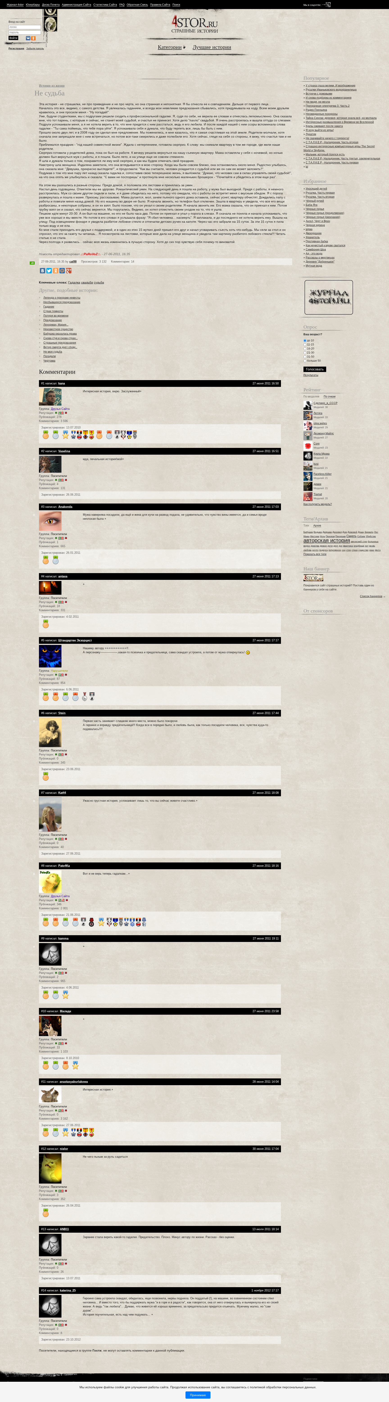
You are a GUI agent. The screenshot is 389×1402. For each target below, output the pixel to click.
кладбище (359, 545)
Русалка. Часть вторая (320, 196)
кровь (372, 545)
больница (373, 541)
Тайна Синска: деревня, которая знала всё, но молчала (341, 118)
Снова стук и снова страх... (60, 338)
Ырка (309, 229)
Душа (361, 532)
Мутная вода (314, 265)
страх (355, 550)
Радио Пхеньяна (316, 109)
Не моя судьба (52, 351)
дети (330, 545)
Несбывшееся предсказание (61, 302)
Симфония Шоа (316, 249)
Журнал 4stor (15, 4)
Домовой (352, 532)
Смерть (351, 536)
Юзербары (33, 4)
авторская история (326, 540)
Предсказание (52, 320)
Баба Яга (311, 204)
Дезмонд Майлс (324, 433)
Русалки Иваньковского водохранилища (331, 89)
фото (378, 550)
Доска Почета (51, 4)
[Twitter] (49, 270)
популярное (334, 550)
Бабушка (308, 532)
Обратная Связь (137, 4)
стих (348, 550)
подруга (323, 550)
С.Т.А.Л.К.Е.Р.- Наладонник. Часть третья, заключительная (343, 158)
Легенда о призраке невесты (61, 297)
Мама (306, 536)
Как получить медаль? (317, 504)
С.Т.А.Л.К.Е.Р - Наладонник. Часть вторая (332, 142)
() (61, 413)
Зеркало (368, 532)
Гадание (48, 306)
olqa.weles (320, 423)
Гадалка (74, 282)
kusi (316, 463)
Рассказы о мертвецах (320, 257)
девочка (315, 545)
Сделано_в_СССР (325, 403)
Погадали (49, 356)
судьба (99, 282)
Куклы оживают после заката (324, 126)
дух (340, 545)
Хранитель (313, 237)
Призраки (340, 536)
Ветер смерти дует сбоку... (60, 347)
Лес (376, 532)
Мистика (314, 536)
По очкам (329, 396)
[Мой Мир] (62, 270)
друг (335, 545)
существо (363, 550)
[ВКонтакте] (42, 270)
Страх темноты (53, 311)
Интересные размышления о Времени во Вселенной (340, 122)
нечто (315, 550)
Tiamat (318, 494)
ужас (371, 550)
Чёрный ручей (315, 200)
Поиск (176, 4)
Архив (317, 525)
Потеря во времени (55, 315)
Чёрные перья (315, 209)
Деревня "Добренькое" (320, 261)
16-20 (310, 348)
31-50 (310, 356)
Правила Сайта (160, 4)
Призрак (330, 536)
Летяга (318, 413)
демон (323, 545)
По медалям (311, 396)
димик (317, 484)
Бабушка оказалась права (60, 333)
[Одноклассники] (55, 270)
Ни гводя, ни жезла (318, 101)
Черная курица (315, 225)
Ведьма (318, 532)
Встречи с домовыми (319, 93)
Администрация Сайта (76, 4)
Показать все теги (314, 554)
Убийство (371, 536)
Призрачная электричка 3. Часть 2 (328, 105)
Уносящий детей (316, 188)
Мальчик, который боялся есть (325, 154)
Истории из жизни (52, 85)
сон (344, 550)
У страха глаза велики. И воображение (330, 85)
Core (317, 443)
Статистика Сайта (105, 4)
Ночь (322, 536)
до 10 (310, 340)
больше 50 (313, 360)
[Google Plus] (68, 270)
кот (367, 545)
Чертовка (49, 360)
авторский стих (359, 541)
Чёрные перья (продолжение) (325, 213)
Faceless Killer (323, 474)
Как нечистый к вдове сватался (325, 245)
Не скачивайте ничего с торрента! (327, 138)
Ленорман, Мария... (55, 324)
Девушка (327, 532)
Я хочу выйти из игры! (320, 130)
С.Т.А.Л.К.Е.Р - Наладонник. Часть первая (332, 162)
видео (306, 545)
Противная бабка (317, 241)
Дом (344, 532)
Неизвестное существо (58, 329)
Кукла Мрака (322, 453)
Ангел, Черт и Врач (318, 221)
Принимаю (198, 1395)
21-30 (310, 352)
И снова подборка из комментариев (328, 97)
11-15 (310, 344)
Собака (361, 536)
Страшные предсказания (59, 342)
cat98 (73, 261)
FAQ (121, 4)
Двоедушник (313, 233)
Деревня (337, 532)
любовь (307, 550)
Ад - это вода (314, 253)
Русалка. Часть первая (320, 192)
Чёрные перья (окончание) (323, 217)
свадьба (87, 282)
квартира (348, 545)
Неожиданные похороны (322, 114)
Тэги (306, 525)
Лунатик (311, 134)
